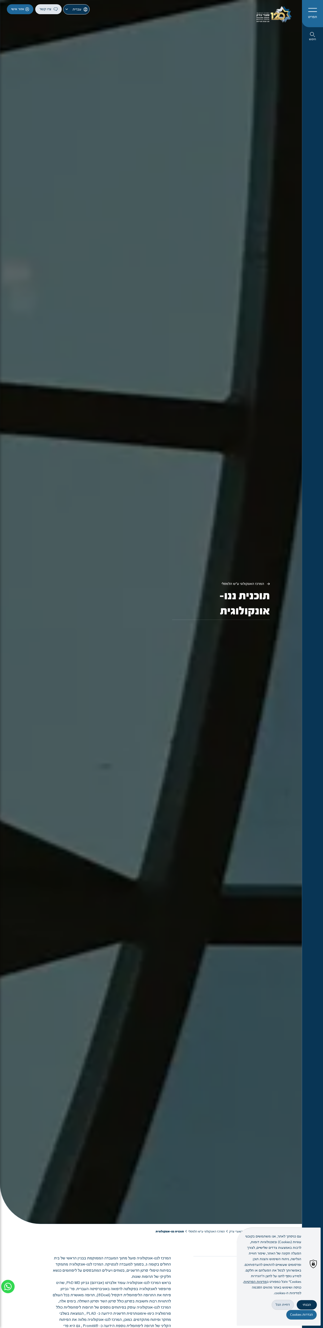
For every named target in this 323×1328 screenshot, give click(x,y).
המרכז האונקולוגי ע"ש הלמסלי (243, 596)
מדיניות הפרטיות (255, 1282)
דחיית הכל (283, 1305)
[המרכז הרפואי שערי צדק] (272, 13)
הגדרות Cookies (301, 1315)
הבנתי (307, 1305)
